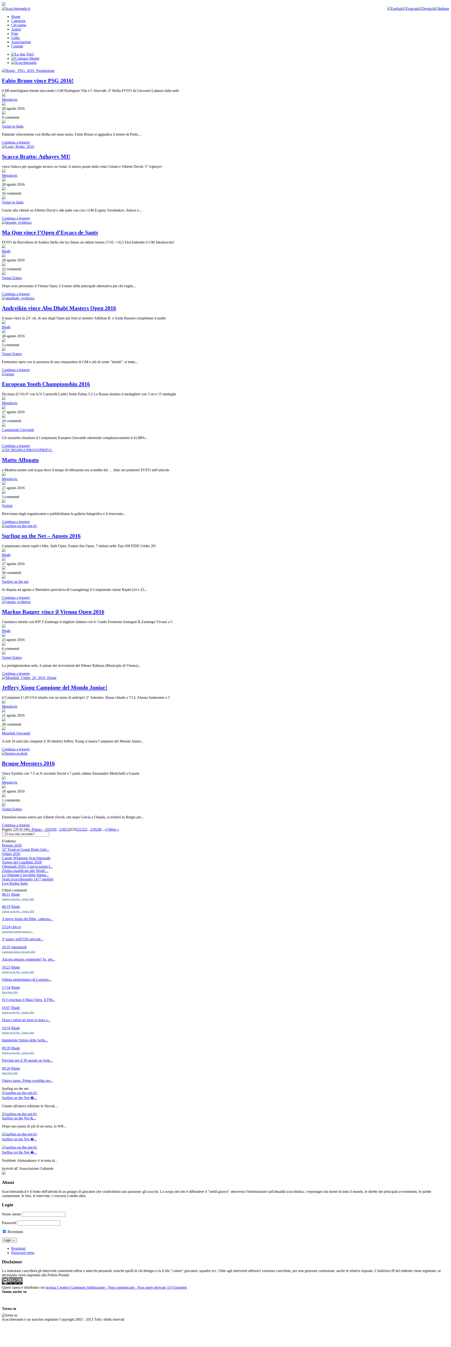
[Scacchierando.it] (16, 9)
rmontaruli (19, 947)
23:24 (6, 927)
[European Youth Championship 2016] (225, 374)
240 (98, 829)
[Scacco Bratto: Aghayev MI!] (225, 147)
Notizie (7, 506)
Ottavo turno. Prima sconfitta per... (27, 1081)
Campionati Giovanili (18, 430)
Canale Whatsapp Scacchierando (26, 858)
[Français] (410, 9)
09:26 (6, 1068)
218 (62, 829)
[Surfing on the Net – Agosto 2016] (225, 526)
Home (15, 17)
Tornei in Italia (12, 126)
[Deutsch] (426, 9)
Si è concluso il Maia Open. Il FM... (28, 1000)
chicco (16, 927)
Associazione (21, 42)
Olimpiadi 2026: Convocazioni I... (27, 866)
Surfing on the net (15, 582)
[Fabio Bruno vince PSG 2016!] (225, 71)
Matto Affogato (20, 460)
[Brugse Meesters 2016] (225, 753)
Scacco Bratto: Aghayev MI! (36, 156)
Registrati (18, 1248)
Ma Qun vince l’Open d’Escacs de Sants (50, 232)
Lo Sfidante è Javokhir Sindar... (25, 875)
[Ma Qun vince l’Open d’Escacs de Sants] (225, 222)
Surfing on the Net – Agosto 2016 (41, 536)
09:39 (6, 1048)
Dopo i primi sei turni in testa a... (26, 1020)
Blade (6, 251)
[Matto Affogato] (225, 450)
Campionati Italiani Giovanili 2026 (18, 951)
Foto (14, 33)
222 (84, 829)
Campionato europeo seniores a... (17, 931)
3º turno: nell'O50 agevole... (22, 939)
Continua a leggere (16, 142)
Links (15, 38)
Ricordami (15, 1232)
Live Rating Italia (15, 883)
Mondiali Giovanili (16, 733)
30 (54, 829)
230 (93, 829)
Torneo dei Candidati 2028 (22, 862)
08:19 (6, 907)
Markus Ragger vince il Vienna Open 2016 (53, 612)
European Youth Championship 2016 (46, 384)
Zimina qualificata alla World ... (25, 871)
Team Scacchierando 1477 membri (27, 879)
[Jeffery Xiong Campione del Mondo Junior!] (225, 678)
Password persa (22, 1253)
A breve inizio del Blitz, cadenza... (27, 919)
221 (79, 829)
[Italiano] (441, 9)
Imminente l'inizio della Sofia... (25, 1040)
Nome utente (11, 1214)
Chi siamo (18, 25)
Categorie (18, 21)
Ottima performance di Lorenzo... (26, 980)
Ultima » (112, 829)
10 (47, 829)
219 (67, 829)
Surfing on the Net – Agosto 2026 (18, 899)
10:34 (6, 1028)
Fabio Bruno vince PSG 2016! (38, 81)
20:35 (6, 947)
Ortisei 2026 (11, 854)
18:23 (6, 967)
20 (51, 829)
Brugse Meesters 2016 (28, 763)
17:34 (6, 988)
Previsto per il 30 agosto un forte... (27, 1060)
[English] (394, 9)
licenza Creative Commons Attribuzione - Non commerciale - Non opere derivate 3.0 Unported (116, 1287)
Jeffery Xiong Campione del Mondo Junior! (54, 687)
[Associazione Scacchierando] (4, 1173)
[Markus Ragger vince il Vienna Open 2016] (225, 602)
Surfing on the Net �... (19, 1098)
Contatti (17, 46)
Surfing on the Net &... (19, 1118)
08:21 (6, 894)
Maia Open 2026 (10, 992)
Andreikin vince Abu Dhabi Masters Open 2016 (59, 308)
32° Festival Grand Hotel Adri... (25, 850)
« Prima (34, 829)
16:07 (6, 1008)
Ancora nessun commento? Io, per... (28, 959)
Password (9, 1223)
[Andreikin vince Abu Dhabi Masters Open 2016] (225, 298)
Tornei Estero (12, 278)
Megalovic (10, 100)
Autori (16, 29)
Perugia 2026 (12, 845)
